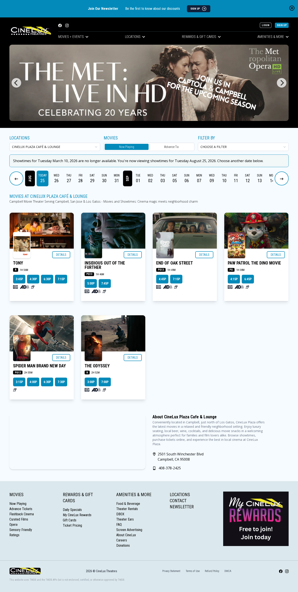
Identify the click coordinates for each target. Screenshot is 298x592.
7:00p (104, 382)
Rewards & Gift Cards (199, 37)
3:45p (19, 279)
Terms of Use (193, 571)
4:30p (33, 279)
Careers (121, 540)
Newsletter (182, 506)
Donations (123, 545)
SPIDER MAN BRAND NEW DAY (39, 365)
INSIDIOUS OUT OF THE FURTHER (105, 265)
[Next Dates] (282, 178)
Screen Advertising (129, 530)
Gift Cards (69, 520)
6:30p (47, 279)
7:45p (104, 283)
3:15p (19, 382)
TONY (18, 263)
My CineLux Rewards (77, 515)
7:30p (61, 382)
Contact (178, 500)
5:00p (90, 283)
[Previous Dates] (16, 178)
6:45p (248, 279)
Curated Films (18, 519)
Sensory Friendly (20, 530)
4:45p (162, 279)
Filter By (206, 138)
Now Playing (126, 147)
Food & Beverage (128, 504)
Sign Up (282, 25)
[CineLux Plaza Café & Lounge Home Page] (30, 31)
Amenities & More (270, 37)
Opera (13, 524)
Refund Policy (212, 571)
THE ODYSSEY (97, 365)
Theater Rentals (127, 509)
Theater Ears (125, 519)
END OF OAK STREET (174, 263)
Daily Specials (72, 510)
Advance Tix (171, 147)
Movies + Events (71, 37)
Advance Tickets (20, 509)
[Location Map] (77, 441)
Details (61, 254)
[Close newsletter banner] (292, 8)
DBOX (120, 514)
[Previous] (16, 83)
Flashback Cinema (21, 514)
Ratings (14, 535)
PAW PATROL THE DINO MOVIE (254, 263)
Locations (132, 37)
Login (265, 25)
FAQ (119, 524)
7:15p (61, 279)
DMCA (227, 571)
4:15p (234, 279)
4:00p (33, 382)
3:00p (90, 382)
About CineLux (126, 535)
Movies (16, 494)
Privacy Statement (171, 571)
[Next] (281, 83)
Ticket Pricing (72, 525)
